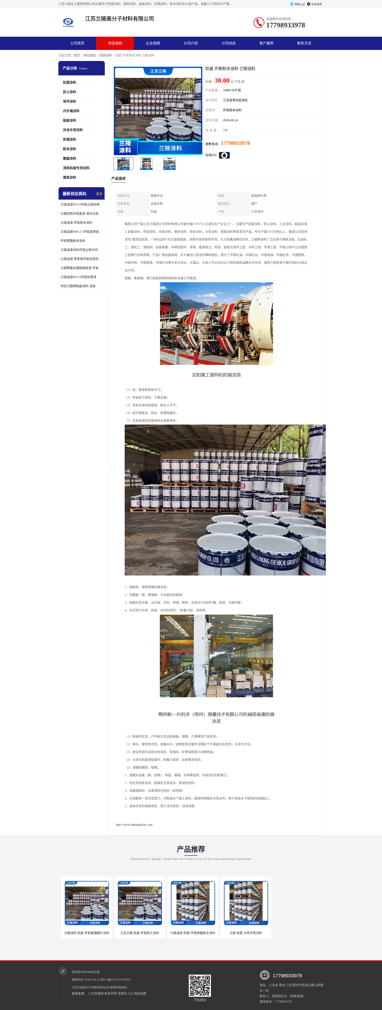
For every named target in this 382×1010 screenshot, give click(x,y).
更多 (99, 194)
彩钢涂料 (69, 139)
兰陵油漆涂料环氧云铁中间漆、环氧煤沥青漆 (82, 250)
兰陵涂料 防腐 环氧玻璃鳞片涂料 (65, 933)
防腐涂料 (105, 55)
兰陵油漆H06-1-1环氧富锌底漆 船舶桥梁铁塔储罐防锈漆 (82, 231)
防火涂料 (69, 92)
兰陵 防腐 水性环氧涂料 (224, 933)
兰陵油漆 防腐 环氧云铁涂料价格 (277, 933)
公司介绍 (191, 43)
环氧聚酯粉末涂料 (73, 240)
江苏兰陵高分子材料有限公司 (90, 987)
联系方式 (304, 43)
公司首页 (77, 43)
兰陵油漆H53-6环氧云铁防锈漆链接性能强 (82, 204)
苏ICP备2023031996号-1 (116, 979)
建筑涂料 (69, 177)
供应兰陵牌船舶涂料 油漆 (78, 286)
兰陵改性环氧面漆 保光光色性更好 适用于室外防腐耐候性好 (82, 213)
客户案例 (266, 43)
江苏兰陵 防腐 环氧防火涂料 (118, 933)
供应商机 (115, 43)
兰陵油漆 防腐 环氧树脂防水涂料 (171, 933)
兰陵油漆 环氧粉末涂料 (76, 222)
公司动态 (229, 43)
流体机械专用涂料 (76, 168)
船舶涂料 (69, 120)
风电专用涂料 (73, 130)
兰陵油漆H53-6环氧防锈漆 (78, 277)
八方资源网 (95, 993)
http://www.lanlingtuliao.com (134, 824)
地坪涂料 (69, 101)
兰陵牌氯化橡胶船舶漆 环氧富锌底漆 (82, 268)
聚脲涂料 (69, 158)
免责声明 (110, 993)
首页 (77, 55)
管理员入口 (125, 993)
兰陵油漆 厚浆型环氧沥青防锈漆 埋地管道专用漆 (82, 259)
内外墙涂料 (71, 111)
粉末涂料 (69, 149)
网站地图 (140, 993)
